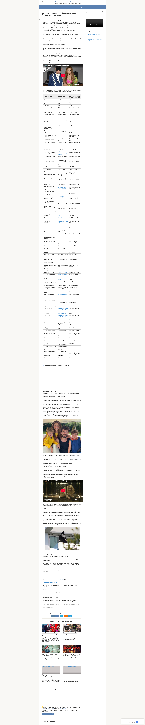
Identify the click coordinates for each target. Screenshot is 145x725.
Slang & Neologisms (73, 7)
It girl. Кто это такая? (92, 42)
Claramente (60, 224)
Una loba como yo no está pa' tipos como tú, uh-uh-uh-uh (62, 153)
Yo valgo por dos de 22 (62, 272)
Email (56, 689)
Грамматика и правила (47, 7)
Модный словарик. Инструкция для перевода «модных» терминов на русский (95, 39)
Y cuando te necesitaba (62, 128)
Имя (43, 689)
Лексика (65, 7)
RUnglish (81, 7)
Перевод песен (58, 7)
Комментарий (45, 693)
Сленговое (51, 570)
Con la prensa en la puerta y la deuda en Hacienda (62, 198)
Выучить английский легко (65, 2)
